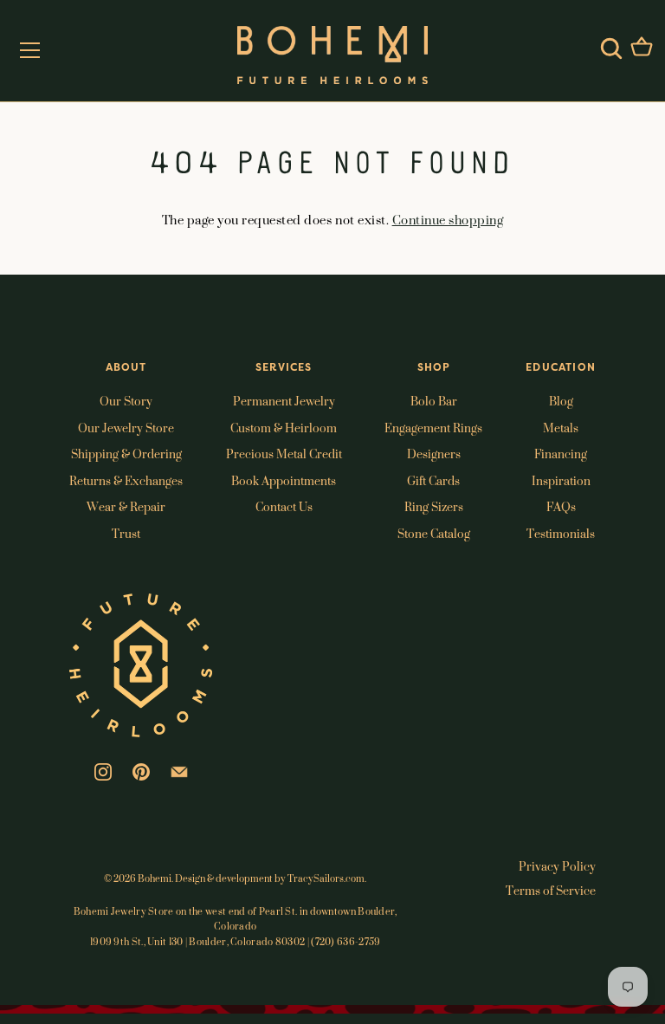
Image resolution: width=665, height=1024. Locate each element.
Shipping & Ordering (126, 453)
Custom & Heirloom (283, 427)
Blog (561, 401)
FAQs (561, 506)
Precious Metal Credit (284, 453)
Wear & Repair (126, 506)
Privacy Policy (557, 866)
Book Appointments (283, 480)
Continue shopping (448, 220)
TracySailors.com (326, 878)
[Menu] (30, 50)
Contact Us (284, 506)
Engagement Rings (433, 427)
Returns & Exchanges (126, 480)
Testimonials (560, 533)
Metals (560, 427)
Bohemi (154, 878)
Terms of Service (551, 890)
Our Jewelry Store (126, 427)
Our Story (126, 401)
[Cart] (641, 48)
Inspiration (561, 480)
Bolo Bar (433, 401)
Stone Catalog (433, 533)
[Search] (611, 48)
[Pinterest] (141, 770)
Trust (126, 533)
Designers (434, 453)
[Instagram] (103, 770)
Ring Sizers (433, 506)
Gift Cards (433, 480)
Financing (560, 453)
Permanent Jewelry (284, 401)
